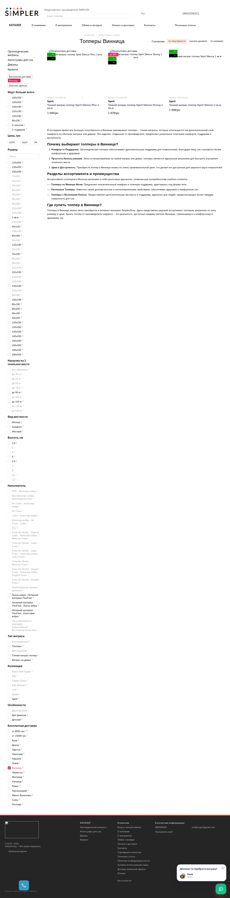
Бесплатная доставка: (20, 76)
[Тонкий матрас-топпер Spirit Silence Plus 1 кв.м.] (75, 71)
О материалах (63, 25)
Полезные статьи (185, 25)
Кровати (13, 69)
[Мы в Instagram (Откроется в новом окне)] (219, 13)
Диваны (13, 64)
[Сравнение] (163, 13)
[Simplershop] (22, 829)
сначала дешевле (198, 41)
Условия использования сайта (133, 865)
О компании (39, 25)
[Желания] (171, 13)
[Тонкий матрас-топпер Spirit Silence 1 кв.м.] (197, 71)
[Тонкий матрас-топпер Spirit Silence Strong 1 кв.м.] (136, 71)
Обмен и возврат (92, 25)
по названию (216, 41)
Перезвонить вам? (164, 832)
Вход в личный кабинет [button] (129, 827)
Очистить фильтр (18, 85)
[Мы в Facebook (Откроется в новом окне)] (223, 13)
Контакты (149, 25)
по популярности (177, 41)
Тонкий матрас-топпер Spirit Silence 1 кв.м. (195, 105)
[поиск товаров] (128, 16)
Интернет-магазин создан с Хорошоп (21, 891)
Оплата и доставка (123, 25)
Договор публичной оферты (132, 869)
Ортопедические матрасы (93, 827)
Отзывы (121, 873)
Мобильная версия (17, 851)
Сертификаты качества (129, 852)
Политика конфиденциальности (134, 861)
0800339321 (191, 13)
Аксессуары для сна (20, 59)
